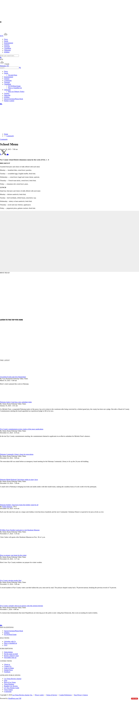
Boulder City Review (11, 686)
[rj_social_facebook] (0, 104)
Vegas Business (9, 684)
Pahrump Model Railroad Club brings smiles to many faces (19, 479)
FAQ (5, 645)
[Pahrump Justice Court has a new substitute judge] (10, 400)
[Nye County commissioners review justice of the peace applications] (10, 427)
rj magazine (7, 691)
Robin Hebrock (7, 506)
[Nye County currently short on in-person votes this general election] (10, 604)
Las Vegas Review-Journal (12, 679)
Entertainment (8, 43)
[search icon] (1, 58)
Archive (6, 93)
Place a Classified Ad (15, 88)
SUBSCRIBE (134, 698)
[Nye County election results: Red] (10, 579)
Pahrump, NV (4, 66)
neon (5, 680)
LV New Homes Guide (11, 688)
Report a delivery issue (11, 656)
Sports (6, 41)
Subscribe (7, 95)
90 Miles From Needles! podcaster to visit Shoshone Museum (19, 530)
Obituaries (7, 50)
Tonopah (7, 46)
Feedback (7, 672)
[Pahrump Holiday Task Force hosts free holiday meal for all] (10, 503)
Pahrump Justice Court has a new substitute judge (16, 402)
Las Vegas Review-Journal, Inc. (22, 695)
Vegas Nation (8, 690)
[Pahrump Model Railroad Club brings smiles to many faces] (10, 478)
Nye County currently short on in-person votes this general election (21, 606)
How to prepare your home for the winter (13, 555)
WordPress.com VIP (14, 698)
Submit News (8, 670)
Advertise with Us (10, 641)
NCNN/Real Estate (14, 86)
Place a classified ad (10, 643)
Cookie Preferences (65, 695)
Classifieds (7, 48)
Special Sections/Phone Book (13, 99)
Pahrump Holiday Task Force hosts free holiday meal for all (19, 505)
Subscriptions (8, 652)
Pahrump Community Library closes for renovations (16, 454)
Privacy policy (39, 695)
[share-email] (7, 154)
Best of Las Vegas (10, 682)
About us (7, 664)
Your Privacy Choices (81, 695)
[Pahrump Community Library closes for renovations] (10, 452)
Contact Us (7, 666)
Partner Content (9, 101)
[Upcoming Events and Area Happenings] (10, 375)
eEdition (6, 52)
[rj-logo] (20, 31)
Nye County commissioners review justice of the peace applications (21, 429)
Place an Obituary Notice (16, 91)
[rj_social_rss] (1, 104)
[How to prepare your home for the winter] (10, 553)
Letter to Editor (9, 668)
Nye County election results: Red (10, 580)
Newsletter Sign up (10, 657)
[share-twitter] (4, 154)
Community (8, 80)
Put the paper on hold (11, 654)
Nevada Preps (12, 75)
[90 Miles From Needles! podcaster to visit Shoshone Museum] (10, 528)
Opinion (6, 45)
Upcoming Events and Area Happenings (13, 377)
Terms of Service (51, 695)
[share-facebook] (0, 154)
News (6, 39)
